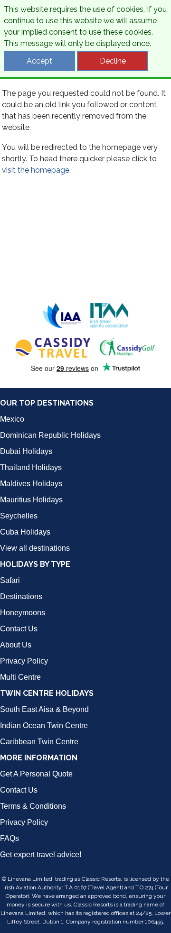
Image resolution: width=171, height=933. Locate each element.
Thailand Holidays (31, 467)
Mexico (12, 419)
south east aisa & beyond (44, 709)
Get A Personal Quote (36, 774)
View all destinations (35, 548)
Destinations (21, 596)
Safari (10, 580)
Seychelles (19, 516)
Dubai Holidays (26, 451)
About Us (15, 645)
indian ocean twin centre (44, 725)
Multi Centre (20, 677)
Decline (113, 60)
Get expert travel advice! (40, 854)
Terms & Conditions (33, 806)
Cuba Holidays (25, 532)
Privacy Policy (24, 661)
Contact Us (19, 629)
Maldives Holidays (31, 484)
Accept (39, 60)
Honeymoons (22, 613)
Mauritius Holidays (31, 500)
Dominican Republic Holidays (50, 435)
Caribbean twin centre (39, 742)
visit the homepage (35, 170)
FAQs (9, 838)
